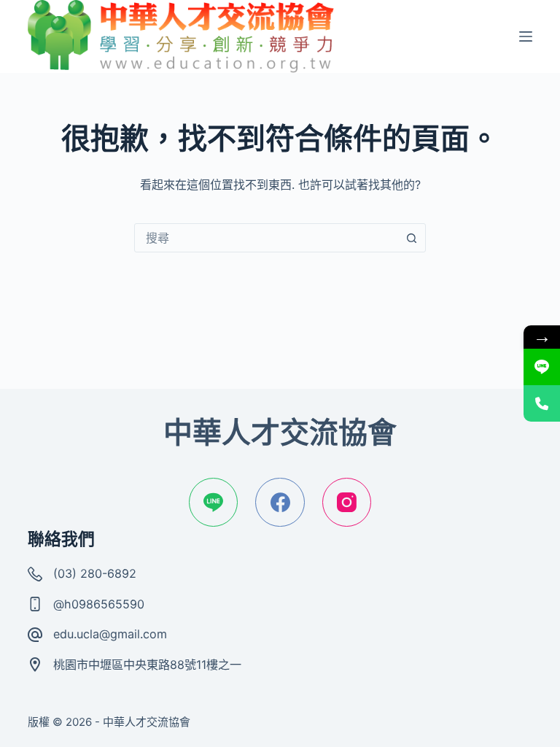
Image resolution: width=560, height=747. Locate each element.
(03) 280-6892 (94, 573)
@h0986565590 (98, 604)
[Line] (213, 502)
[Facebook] (280, 502)
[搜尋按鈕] (411, 238)
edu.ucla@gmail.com (110, 634)
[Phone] (542, 403)
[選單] (525, 36)
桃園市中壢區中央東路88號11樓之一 (147, 664)
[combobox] (266, 237)
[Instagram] (347, 502)
